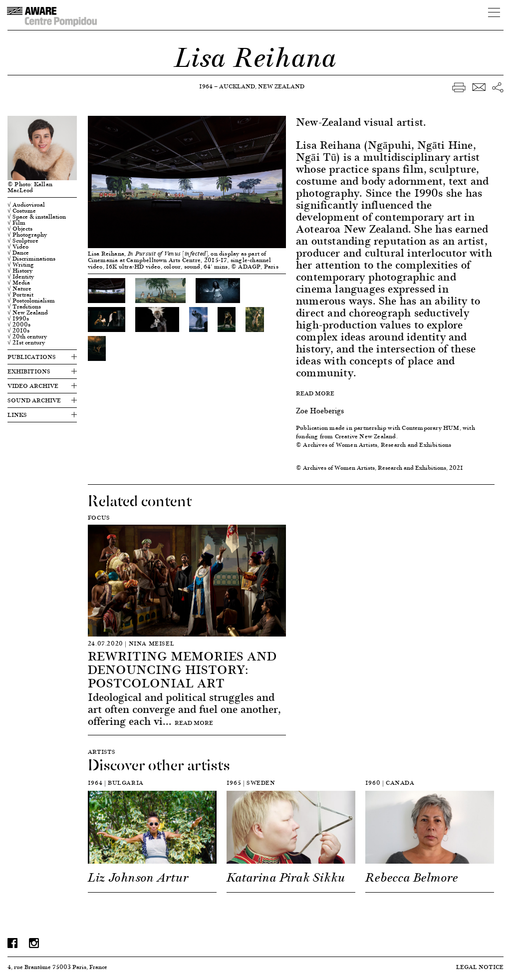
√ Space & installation (36, 217)
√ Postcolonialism (31, 301)
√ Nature (19, 289)
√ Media (18, 283)
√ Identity (20, 277)
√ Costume (21, 211)
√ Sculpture (22, 241)
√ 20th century (27, 336)
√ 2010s (18, 330)
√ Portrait (20, 295)
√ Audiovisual (26, 205)
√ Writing (20, 265)
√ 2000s (18, 324)
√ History (19, 271)
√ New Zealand (27, 313)
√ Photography (27, 235)
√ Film (16, 223)
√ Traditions (24, 307)
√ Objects (19, 229)
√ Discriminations (31, 259)
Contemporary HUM (430, 427)
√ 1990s (18, 319)
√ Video (17, 247)
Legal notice (480, 967)
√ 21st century (26, 342)
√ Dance (18, 253)
